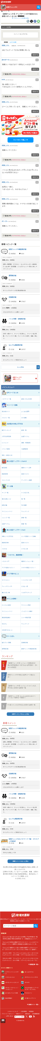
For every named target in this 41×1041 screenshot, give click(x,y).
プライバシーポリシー (8, 1013)
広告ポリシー (19, 1013)
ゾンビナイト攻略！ (27, 611)
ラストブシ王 (6, 480)
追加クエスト (25, 474)
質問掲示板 (5, 649)
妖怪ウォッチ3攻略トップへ (17, 378)
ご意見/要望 (23, 1011)
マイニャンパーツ (7, 511)
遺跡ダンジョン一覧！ (27, 561)
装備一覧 (24, 524)
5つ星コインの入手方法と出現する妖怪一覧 (21, 705)
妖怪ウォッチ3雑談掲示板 (29, 649)
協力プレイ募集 (6, 642)
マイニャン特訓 (26, 605)
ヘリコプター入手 (26, 580)
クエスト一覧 (6, 418)
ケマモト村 (24, 549)
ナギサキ (4, 549)
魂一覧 (23, 499)
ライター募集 (20, 1016)
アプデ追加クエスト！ (8, 567)
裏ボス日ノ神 (6, 592)
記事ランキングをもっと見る (20, 714)
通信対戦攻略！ (6, 617)
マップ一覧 (5, 492)
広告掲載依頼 (35, 1013)
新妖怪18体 (5, 542)
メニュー (3, 1021)
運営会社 (27, 1013)
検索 (36, 926)
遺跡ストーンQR (26, 467)
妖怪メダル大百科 (26, 399)
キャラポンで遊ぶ (19, 140)
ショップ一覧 (6, 517)
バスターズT (5, 561)
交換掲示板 (24, 642)
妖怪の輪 (4, 505)
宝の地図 (24, 505)
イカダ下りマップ (26, 592)
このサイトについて (12, 1011)
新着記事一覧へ (34, 964)
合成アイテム (25, 436)
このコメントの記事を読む (21, 18)
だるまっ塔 (24, 586)
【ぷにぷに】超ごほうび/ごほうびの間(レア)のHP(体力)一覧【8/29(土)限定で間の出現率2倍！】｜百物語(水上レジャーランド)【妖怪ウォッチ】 (20, 938)
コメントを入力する (20, 34)
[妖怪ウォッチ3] (6, 2)
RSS (34, 1016)
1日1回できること (7, 630)
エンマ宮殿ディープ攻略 (28, 536)
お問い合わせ (9, 1016)
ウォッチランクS (7, 586)
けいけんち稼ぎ (6, 605)
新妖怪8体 (5, 474)
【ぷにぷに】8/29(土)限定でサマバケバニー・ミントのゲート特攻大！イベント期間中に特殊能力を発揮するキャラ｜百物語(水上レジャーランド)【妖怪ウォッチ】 (20, 944)
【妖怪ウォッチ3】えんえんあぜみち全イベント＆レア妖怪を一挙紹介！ (21, 696)
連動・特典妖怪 (26, 442)
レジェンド (5, 442)
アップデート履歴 (26, 480)
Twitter (26, 1016)
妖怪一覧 (24, 430)
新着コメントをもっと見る (20, 861)
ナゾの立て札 (25, 492)
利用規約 (31, 1011)
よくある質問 (25, 411)
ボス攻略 (24, 418)
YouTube (30, 1016)
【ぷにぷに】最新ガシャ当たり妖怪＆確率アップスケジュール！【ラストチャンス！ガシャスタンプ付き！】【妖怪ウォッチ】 (20, 949)
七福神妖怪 (24, 449)
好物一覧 (24, 517)
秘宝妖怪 (4, 467)
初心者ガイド (6, 411)
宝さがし (4, 624)
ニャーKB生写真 (26, 617)
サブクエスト (6, 580)
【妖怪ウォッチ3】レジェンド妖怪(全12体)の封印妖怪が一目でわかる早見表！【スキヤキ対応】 (22, 665)
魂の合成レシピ (6, 499)
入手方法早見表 (6, 436)
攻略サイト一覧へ (33, 1004)
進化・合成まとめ (7, 455)
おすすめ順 (13, 42)
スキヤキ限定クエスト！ (28, 567)
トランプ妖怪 (6, 449)
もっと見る (20, 367)
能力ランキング (6, 430)
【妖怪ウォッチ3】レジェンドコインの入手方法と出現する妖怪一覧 (22, 687)
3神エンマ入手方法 (7, 536)
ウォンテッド (25, 511)
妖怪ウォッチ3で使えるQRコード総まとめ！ (21, 676)
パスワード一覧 (6, 399)
